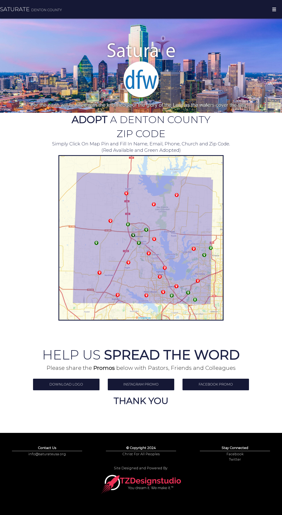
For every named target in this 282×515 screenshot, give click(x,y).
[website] (195, 300)
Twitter (235, 459)
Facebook (235, 454)
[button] (66, 384)
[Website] (204, 255)
